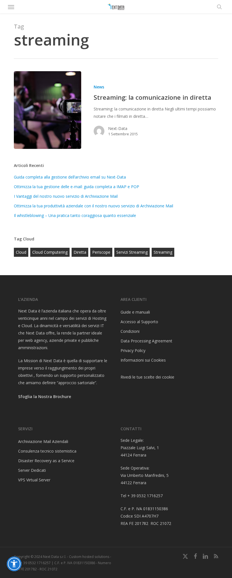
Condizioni (130, 331)
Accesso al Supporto (139, 321)
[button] (11, 7)
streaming (163, 252)
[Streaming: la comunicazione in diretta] (47, 110)
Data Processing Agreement (146, 341)
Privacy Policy (133, 350)
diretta (80, 252)
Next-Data (117, 128)
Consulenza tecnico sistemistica (47, 451)
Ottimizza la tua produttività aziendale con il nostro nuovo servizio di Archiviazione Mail (93, 205)
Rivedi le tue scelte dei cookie (147, 377)
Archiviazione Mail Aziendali (43, 441)
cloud (21, 252)
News (99, 87)
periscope (101, 252)
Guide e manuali (135, 312)
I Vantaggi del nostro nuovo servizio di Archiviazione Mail (66, 196)
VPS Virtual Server (34, 480)
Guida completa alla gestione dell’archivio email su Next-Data (70, 177)
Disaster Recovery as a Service (46, 460)
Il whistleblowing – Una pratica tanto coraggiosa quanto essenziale (75, 215)
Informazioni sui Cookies (143, 360)
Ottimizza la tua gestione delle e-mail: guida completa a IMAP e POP (76, 186)
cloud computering (50, 252)
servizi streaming (132, 252)
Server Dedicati (32, 470)
